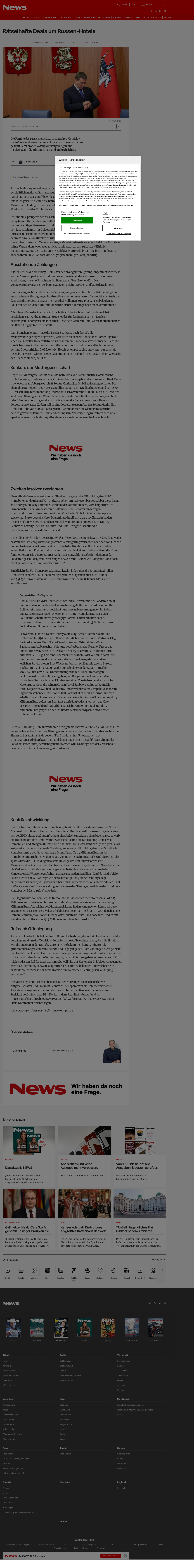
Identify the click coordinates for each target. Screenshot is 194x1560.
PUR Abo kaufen (118, 228)
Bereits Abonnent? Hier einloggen (119, 234)
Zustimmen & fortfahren (77, 220)
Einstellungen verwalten (77, 228)
